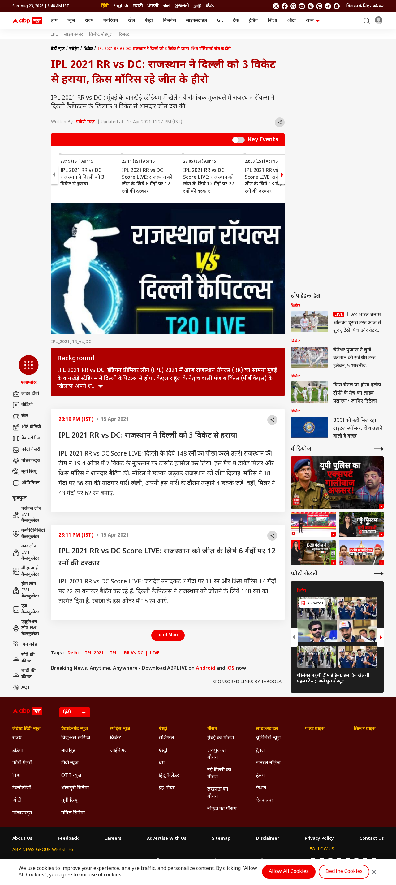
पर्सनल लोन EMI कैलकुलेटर (31, 515)
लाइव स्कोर (73, 35)
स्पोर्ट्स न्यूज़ (120, 729)
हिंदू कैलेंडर (169, 776)
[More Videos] (379, 449)
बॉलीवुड (68, 751)
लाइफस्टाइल (196, 21)
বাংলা (166, 6)
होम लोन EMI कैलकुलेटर (30, 590)
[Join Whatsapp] (336, 6)
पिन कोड (29, 644)
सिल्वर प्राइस (365, 729)
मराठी (138, 6)
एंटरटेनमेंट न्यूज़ (74, 729)
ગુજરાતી (182, 6)
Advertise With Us (166, 839)
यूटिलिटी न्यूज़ (268, 738)
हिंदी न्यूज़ (58, 48)
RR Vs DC (133, 653)
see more (100, 386)
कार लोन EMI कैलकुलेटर (30, 552)
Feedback (68, 839)
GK (220, 21)
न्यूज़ (71, 21)
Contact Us (371, 839)
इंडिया (17, 751)
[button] (28, 370)
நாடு (197, 6)
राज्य (89, 21)
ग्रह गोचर (167, 788)
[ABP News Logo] (28, 20)
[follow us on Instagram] (310, 6)
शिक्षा (272, 21)
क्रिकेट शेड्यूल (101, 35)
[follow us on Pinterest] (319, 6)
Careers (112, 839)
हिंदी (105, 6)
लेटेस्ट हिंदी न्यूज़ (26, 729)
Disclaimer (267, 839)
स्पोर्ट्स (74, 48)
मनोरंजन (110, 21)
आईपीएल (119, 751)
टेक (236, 21)
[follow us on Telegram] (328, 6)
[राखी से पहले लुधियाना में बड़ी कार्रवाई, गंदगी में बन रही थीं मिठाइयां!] (313, 524)
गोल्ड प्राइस (315, 729)
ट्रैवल (260, 751)
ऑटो (291, 21)
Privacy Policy (319, 839)
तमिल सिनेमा (73, 813)
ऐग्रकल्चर (264, 800)
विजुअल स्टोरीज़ (75, 738)
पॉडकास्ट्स (30, 461)
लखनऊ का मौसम (217, 793)
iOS (230, 668)
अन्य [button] (310, 21)
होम (54, 21)
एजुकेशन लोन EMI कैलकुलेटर (30, 628)
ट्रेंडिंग (253, 21)
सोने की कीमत (28, 658)
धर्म (162, 763)
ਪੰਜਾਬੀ (153, 6)
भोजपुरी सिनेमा (75, 788)
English (120, 6)
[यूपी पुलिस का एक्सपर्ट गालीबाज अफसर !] (337, 482)
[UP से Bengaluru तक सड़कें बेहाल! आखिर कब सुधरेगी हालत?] (361, 524)
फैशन (261, 788)
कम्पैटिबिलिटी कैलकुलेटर (33, 534)
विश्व (16, 776)
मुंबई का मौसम (220, 738)
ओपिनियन (30, 483)
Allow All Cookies (289, 872)
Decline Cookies (344, 872)
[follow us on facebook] (284, 6)
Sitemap (221, 839)
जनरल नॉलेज (268, 763)
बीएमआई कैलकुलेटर (30, 571)
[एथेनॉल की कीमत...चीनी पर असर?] (313, 552)
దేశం (210, 6)
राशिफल (166, 738)
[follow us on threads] (293, 6)
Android (205, 668)
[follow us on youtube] (302, 6)
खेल (131, 21)
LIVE (155, 653)
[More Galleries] (379, 573)
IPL (54, 35)
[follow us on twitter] (276, 6)
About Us (22, 839)
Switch (238, 140)
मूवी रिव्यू (28, 472)
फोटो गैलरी (30, 449)
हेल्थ (260, 776)
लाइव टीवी (30, 394)
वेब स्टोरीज (30, 438)
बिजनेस (169, 21)
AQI (25, 688)
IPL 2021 (94, 653)
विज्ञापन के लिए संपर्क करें (365, 6)
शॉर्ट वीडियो (31, 427)
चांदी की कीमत (28, 674)
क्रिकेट (88, 48)
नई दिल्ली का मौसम (219, 773)
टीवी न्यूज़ (70, 763)
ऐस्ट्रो (149, 21)
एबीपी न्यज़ (85, 122)
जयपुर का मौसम (216, 754)
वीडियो (27, 405)
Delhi (73, 653)
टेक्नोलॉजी (21, 788)
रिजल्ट (124, 35)
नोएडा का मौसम (222, 809)
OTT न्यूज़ (71, 776)
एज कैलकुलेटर (30, 609)
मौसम (212, 729)
